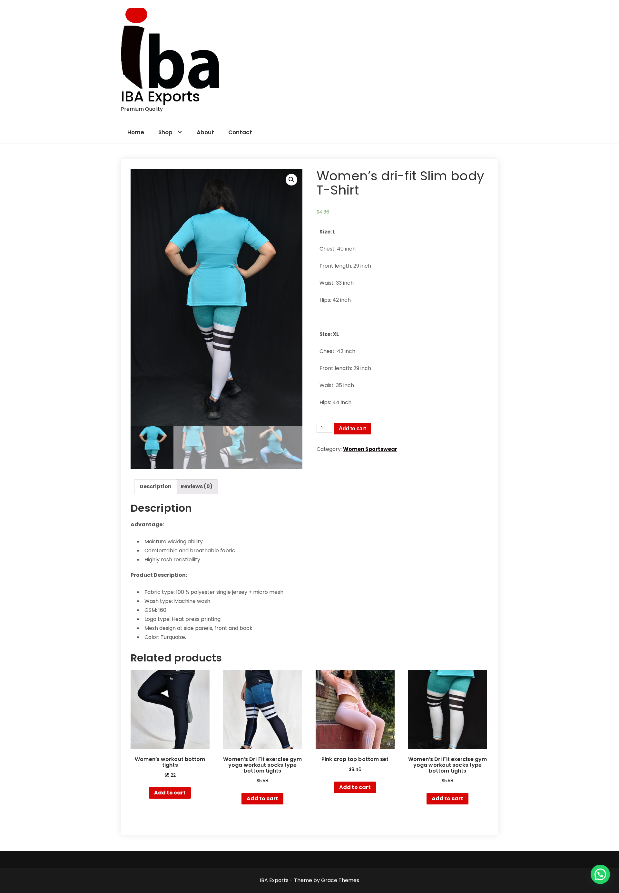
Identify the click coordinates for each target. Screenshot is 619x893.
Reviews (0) (196, 486)
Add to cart (352, 428)
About (205, 132)
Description (156, 486)
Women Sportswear (370, 449)
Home (135, 132)
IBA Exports (160, 97)
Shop (165, 132)
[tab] (155, 486)
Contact (240, 132)
